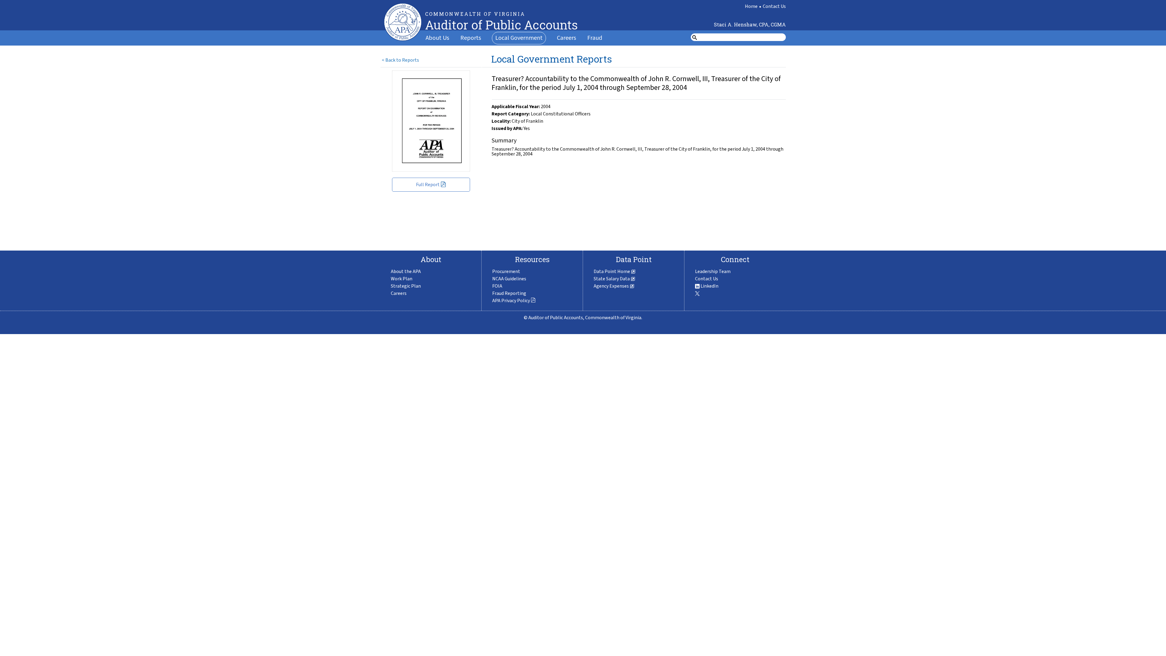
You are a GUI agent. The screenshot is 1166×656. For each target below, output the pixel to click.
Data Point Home (612, 271)
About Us (437, 38)
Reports (470, 38)
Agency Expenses (612, 286)
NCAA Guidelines (509, 278)
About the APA (406, 271)
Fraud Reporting (509, 293)
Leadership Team (713, 271)
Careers (566, 38)
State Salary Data (612, 278)
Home (751, 6)
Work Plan (401, 278)
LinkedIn (709, 286)
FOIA (497, 286)
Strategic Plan (406, 286)
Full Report (428, 184)
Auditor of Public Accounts (501, 25)
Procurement (506, 271)
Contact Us (774, 6)
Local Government (519, 38)
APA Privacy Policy (511, 300)
